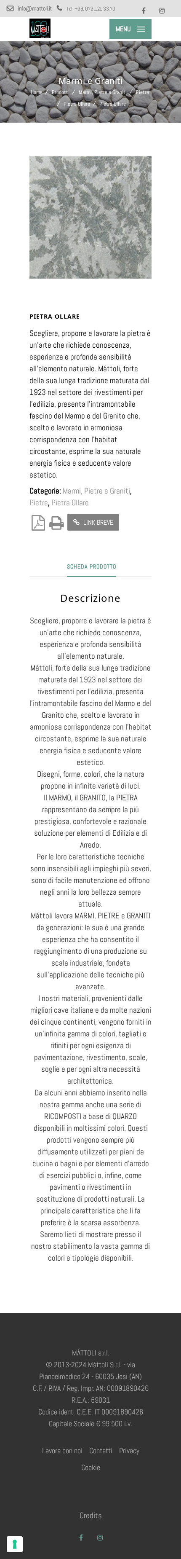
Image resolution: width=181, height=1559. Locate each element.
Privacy (129, 1450)
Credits (91, 1515)
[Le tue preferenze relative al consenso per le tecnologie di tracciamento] (15, 1544)
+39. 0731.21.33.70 (95, 8)
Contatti (100, 1450)
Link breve (97, 522)
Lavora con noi (62, 1450)
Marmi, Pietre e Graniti (103, 92)
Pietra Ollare (77, 103)
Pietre (142, 92)
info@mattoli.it (35, 8)
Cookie (90, 1467)
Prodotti (60, 92)
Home (37, 92)
